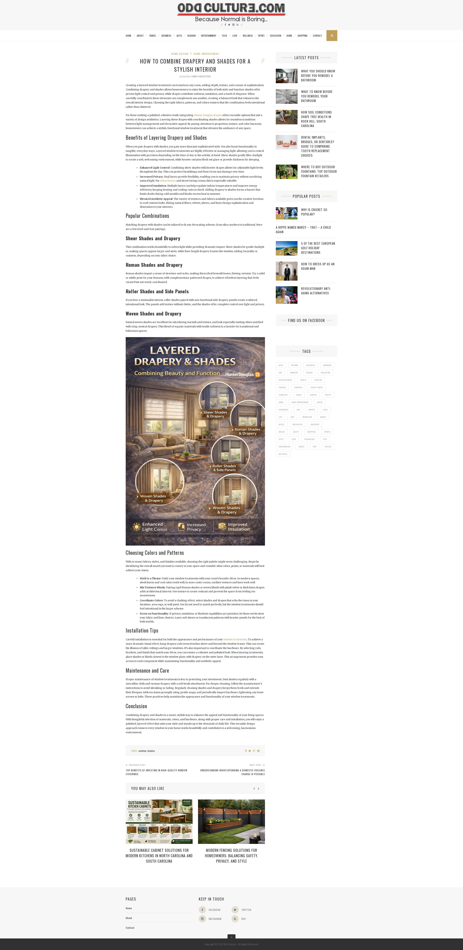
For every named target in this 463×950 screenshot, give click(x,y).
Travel (152, 35)
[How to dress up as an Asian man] (287, 263)
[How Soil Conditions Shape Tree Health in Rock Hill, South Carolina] (287, 112)
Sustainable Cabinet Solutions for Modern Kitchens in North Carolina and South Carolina (159, 855)
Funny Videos (317, 387)
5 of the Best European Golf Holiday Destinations (318, 248)
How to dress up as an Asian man (318, 266)
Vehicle (328, 446)
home (281, 402)
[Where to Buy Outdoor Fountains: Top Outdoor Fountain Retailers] (287, 166)
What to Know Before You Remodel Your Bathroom (317, 96)
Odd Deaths (297, 424)
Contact (317, 35)
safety (296, 431)
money (323, 417)
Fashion (191, 35)
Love (234, 35)
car (280, 372)
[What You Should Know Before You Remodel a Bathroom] (287, 71)
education (325, 372)
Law (298, 409)
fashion (318, 380)
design (309, 372)
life (280, 417)
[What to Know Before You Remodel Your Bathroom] (287, 91)
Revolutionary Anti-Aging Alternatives (316, 290)
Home (128, 35)
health (328, 394)
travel (302, 446)
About (140, 35)
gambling (283, 394)
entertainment (285, 380)
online (282, 431)
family (303, 380)
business (310, 365)
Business (166, 35)
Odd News (315, 424)
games (299, 394)
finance (282, 387)
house (319, 402)
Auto (179, 35)
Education (275, 35)
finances (298, 387)
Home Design (179, 54)
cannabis (327, 365)
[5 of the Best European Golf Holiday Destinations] (287, 243)
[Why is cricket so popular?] (287, 209)
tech (294, 439)
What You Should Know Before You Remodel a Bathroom (318, 75)
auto (281, 365)
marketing (307, 417)
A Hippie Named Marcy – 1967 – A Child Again (303, 229)
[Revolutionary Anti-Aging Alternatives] (287, 288)
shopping (311, 431)
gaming (313, 394)
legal (325, 409)
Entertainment (208, 35)
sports (327, 431)
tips (325, 439)
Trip (315, 446)
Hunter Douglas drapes (208, 115)
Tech (224, 35)
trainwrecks (284, 446)
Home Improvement (206, 54)
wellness (283, 454)
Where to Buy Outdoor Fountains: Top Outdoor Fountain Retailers (319, 171)
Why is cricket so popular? (314, 211)
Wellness (248, 35)
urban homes (168, 180)
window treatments (235, 639)
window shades (147, 751)
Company (294, 372)
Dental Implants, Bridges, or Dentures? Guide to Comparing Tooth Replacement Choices (317, 146)
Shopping (302, 35)
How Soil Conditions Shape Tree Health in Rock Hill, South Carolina (316, 119)
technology (309, 439)
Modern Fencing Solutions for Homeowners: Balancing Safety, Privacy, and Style (231, 855)
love (292, 417)
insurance (283, 409)
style (281, 439)
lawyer (311, 409)
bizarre (294, 365)
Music (281, 424)
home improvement (300, 402)
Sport (261, 35)
